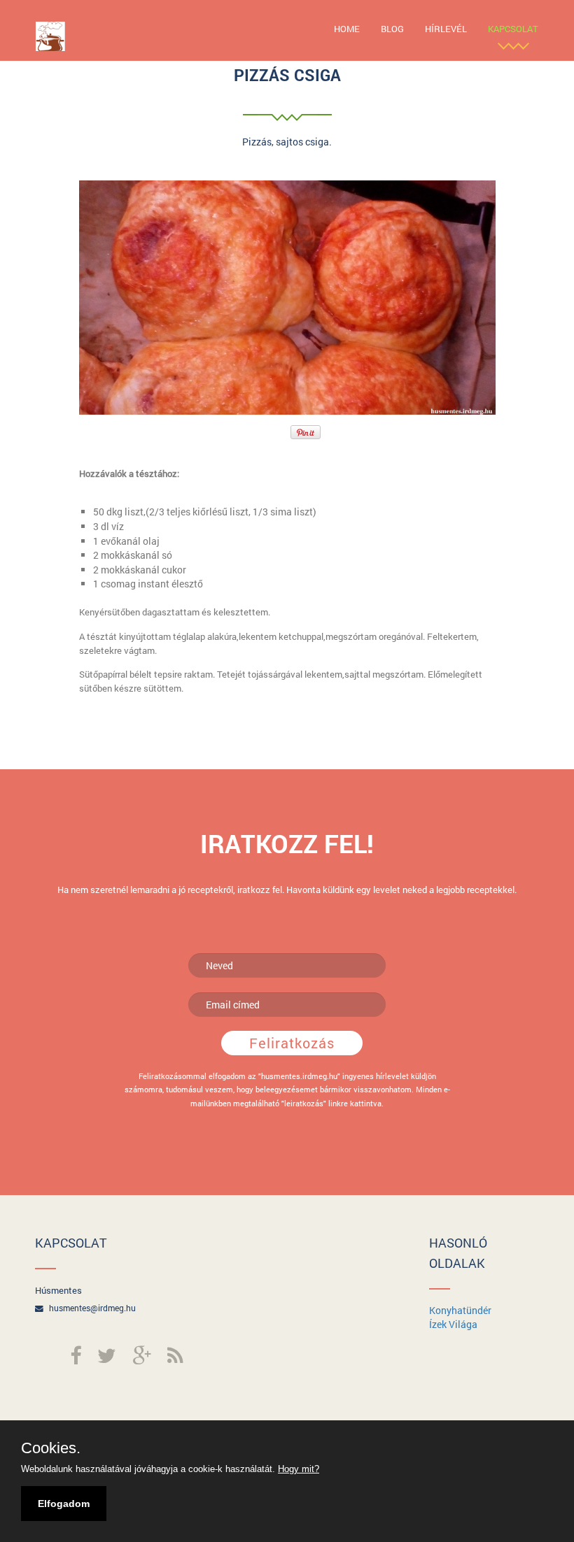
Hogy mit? (298, 1469)
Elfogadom (64, 1503)
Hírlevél (446, 28)
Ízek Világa (453, 1324)
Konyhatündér (460, 1310)
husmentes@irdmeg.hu (92, 1308)
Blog (392, 28)
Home (347, 28)
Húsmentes (58, 1290)
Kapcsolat (513, 28)
